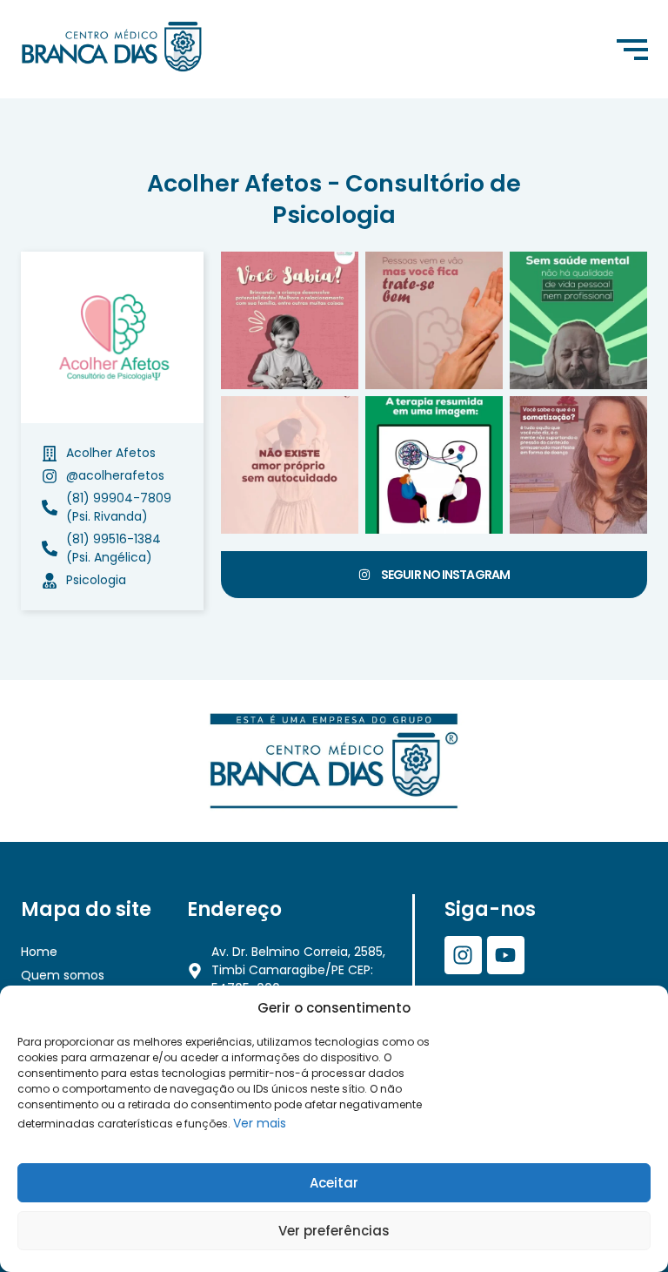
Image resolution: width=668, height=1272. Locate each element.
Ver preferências (334, 1231)
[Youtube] (505, 954)
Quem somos (62, 975)
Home (39, 951)
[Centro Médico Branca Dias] (112, 46)
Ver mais (259, 1123)
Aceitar (334, 1183)
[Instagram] (463, 954)
